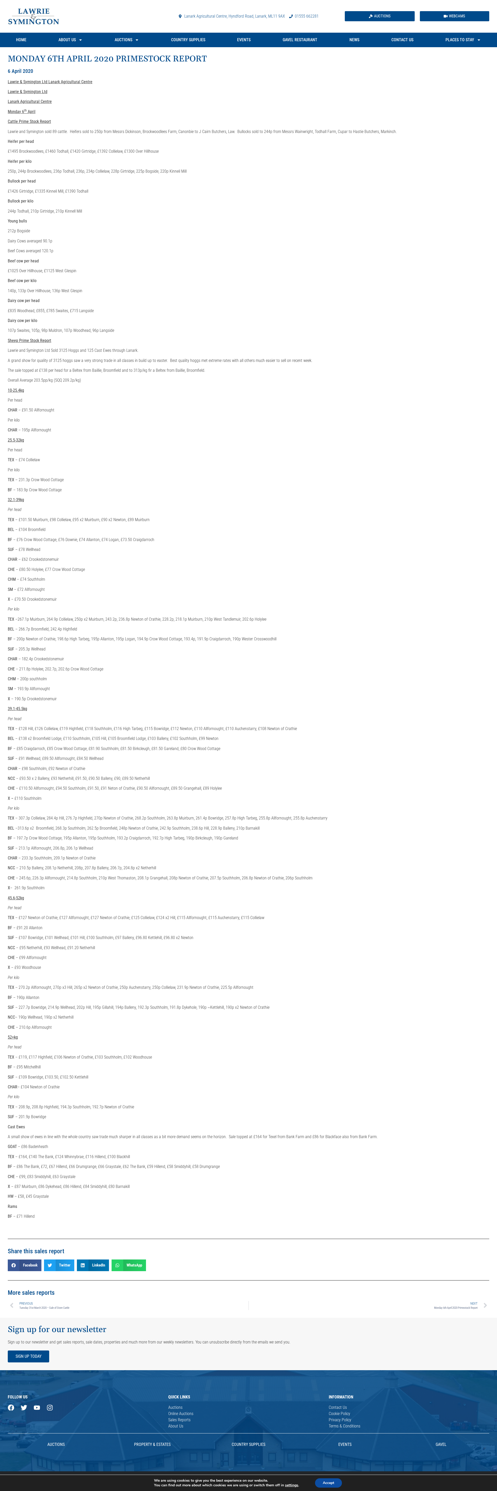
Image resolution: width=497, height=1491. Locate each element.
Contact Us (402, 39)
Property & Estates (152, 1444)
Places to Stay (459, 39)
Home (21, 39)
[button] (24, 1265)
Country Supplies (188, 39)
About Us (67, 39)
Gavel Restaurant (300, 39)
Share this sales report (36, 1251)
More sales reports (31, 1292)
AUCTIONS (56, 1444)
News (354, 39)
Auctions (123, 39)
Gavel (441, 1444)
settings (291, 1485)
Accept (328, 1482)
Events (244, 39)
